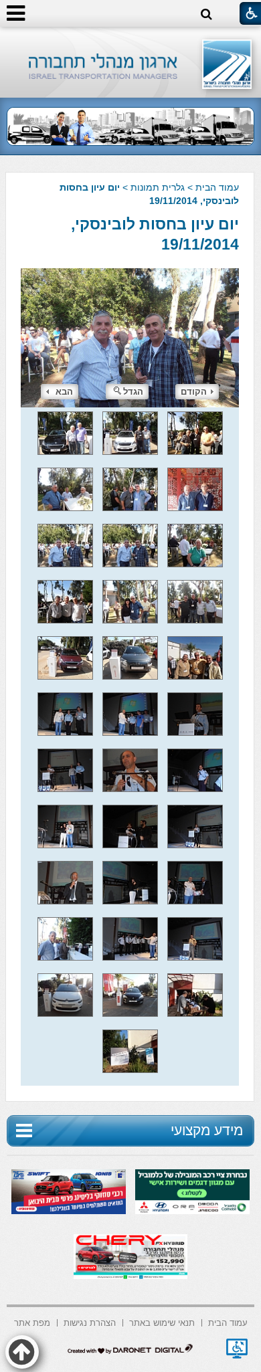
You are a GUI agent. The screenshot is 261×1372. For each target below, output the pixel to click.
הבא (64, 392)
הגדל (133, 392)
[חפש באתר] (206, 14)
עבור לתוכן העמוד (131, 39)
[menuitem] (228, 1321)
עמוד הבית (217, 187)
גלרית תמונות (157, 187)
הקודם (194, 392)
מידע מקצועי (207, 1130)
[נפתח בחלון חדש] (237, 1349)
